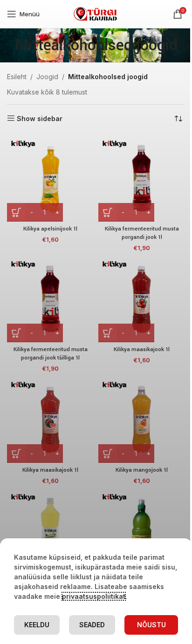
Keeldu (36, 625)
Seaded (92, 625)
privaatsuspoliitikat (93, 596)
